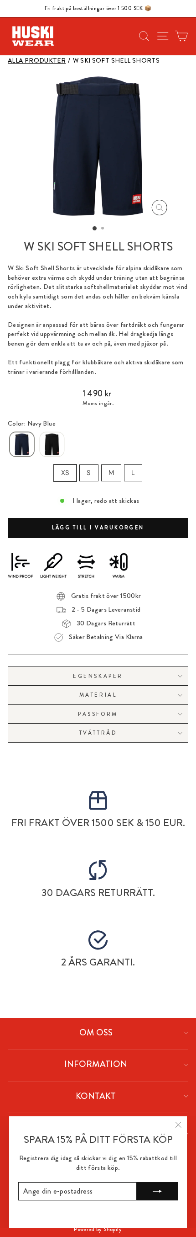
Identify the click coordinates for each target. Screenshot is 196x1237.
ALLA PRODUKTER (37, 60)
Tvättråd (98, 732)
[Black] (52, 445)
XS (65, 472)
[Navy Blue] (22, 445)
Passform (98, 714)
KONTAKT (96, 1096)
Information (95, 1064)
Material (98, 694)
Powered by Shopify (98, 1229)
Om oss (96, 1032)
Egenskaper (98, 676)
